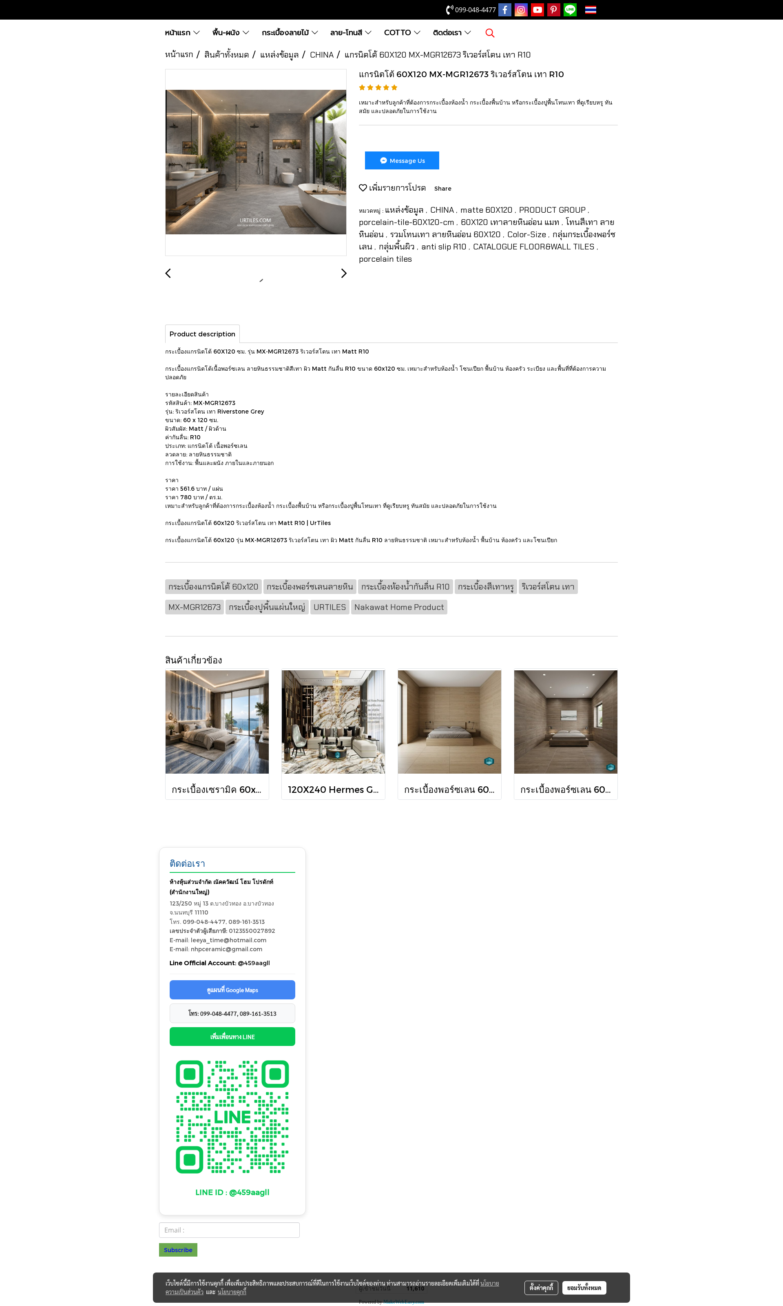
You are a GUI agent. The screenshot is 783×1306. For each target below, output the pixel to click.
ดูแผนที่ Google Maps (232, 989)
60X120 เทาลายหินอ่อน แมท (511, 222)
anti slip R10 (445, 246)
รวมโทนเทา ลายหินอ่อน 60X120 (446, 234)
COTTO (399, 32)
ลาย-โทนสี (347, 32)
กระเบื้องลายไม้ (287, 32)
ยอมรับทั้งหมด (584, 1287)
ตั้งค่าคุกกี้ (541, 1287)
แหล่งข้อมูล (405, 210)
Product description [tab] (202, 334)
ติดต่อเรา (448, 32)
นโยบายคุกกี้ (232, 1291)
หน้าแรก (179, 32)
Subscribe (178, 1249)
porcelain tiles (385, 259)
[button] (490, 33)
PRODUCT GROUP (553, 210)
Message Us (406, 160)
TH (603, 9)
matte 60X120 (487, 210)
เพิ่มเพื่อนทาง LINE (232, 1036)
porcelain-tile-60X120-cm (407, 222)
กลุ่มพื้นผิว (398, 246)
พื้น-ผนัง (227, 32)
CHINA (443, 210)
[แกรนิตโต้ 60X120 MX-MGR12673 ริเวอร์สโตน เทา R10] (256, 162)
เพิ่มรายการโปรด (396, 187)
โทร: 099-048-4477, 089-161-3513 (232, 1013)
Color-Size (527, 234)
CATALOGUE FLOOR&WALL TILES (535, 246)
